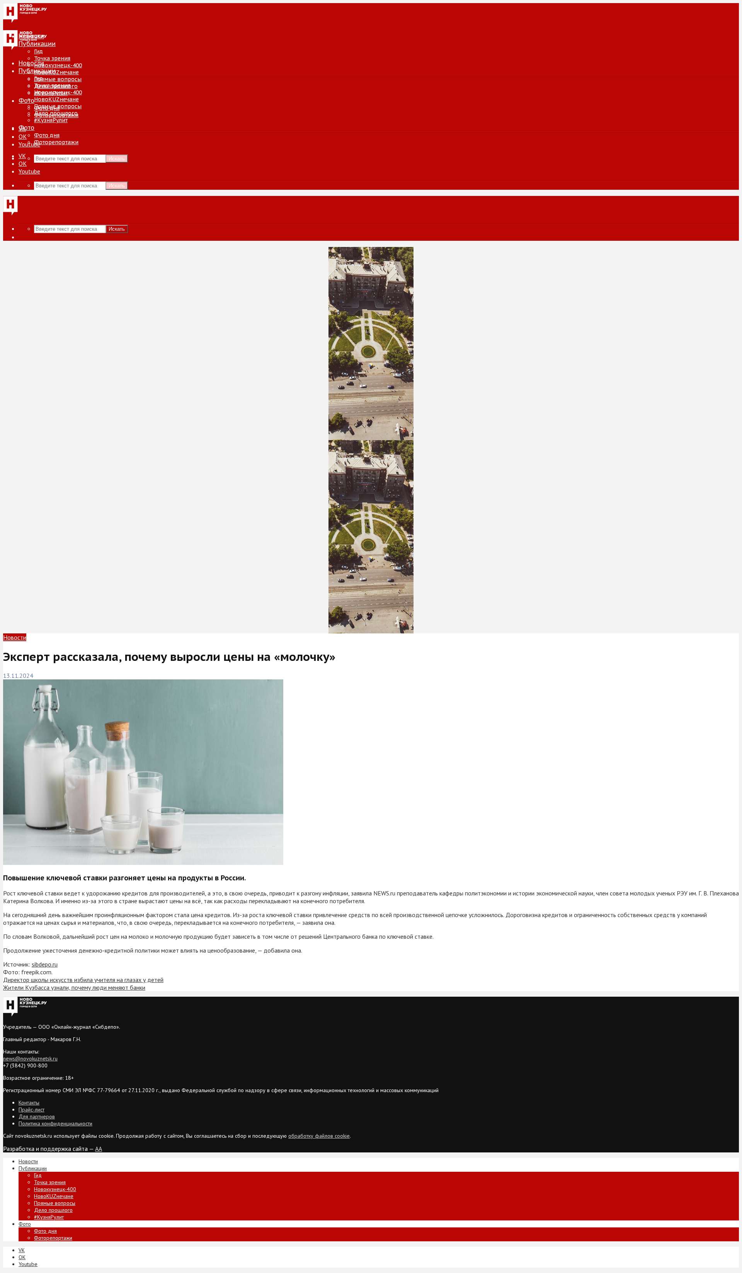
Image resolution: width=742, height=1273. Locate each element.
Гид (38, 78)
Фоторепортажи (56, 142)
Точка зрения (52, 58)
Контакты (29, 1102)
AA (98, 1148)
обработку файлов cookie (319, 1135)
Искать (117, 159)
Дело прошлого (56, 113)
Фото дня (47, 135)
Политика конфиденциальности (55, 1123)
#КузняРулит (51, 120)
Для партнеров (37, 1116)
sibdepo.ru (45, 964)
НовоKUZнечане (56, 72)
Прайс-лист (31, 1109)
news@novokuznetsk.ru (30, 1058)
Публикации (37, 71)
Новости (31, 63)
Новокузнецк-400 (58, 65)
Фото (26, 100)
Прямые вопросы (58, 79)
